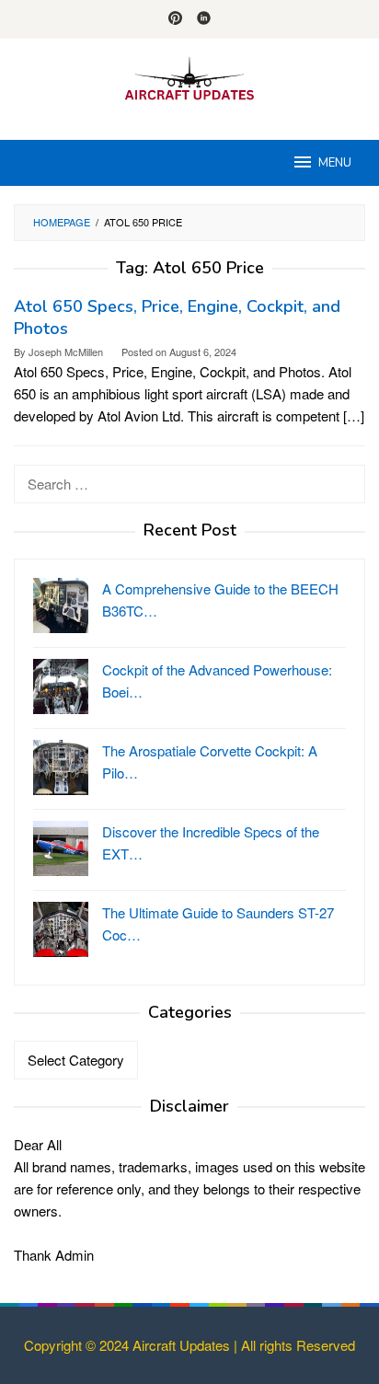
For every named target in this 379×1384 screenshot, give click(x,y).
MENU (334, 163)
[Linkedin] (204, 19)
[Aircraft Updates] (189, 77)
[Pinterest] (175, 19)
